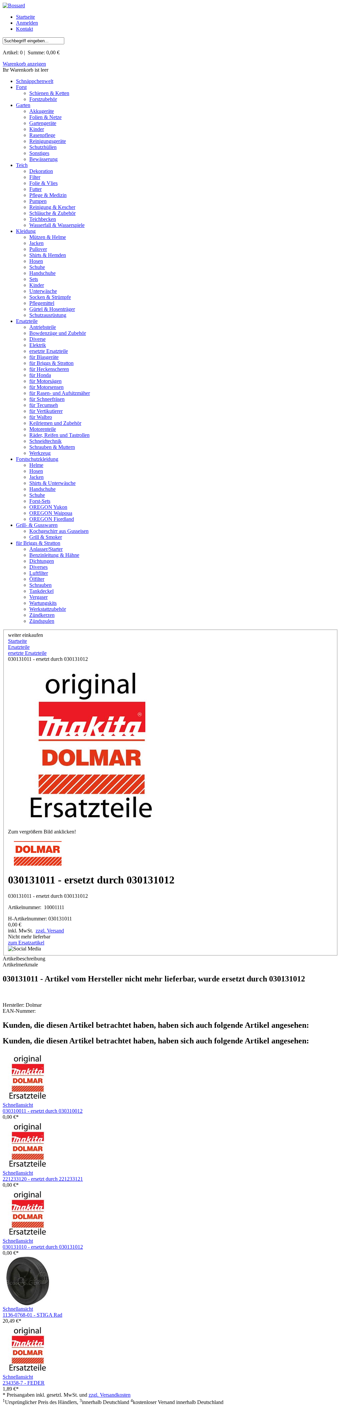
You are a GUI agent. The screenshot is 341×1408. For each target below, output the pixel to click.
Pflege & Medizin (48, 195)
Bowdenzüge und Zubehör (57, 333)
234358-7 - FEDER (24, 1383)
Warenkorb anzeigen (24, 64)
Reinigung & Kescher (52, 207)
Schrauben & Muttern (52, 447)
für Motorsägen (45, 381)
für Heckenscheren (49, 369)
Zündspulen (41, 621)
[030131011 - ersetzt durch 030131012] (91, 745)
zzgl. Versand (50, 930)
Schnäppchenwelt (34, 81)
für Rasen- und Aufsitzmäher (59, 393)
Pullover (38, 249)
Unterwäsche (43, 291)
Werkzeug (40, 453)
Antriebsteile (42, 327)
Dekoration (41, 171)
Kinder (36, 129)
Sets (33, 279)
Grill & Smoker (45, 537)
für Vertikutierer (46, 411)
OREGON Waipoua (50, 513)
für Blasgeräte (44, 357)
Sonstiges (39, 153)
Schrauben (40, 585)
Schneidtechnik (45, 441)
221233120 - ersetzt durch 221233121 (43, 1179)
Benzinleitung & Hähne (54, 555)
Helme (36, 465)
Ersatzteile (27, 321)
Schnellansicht (18, 1105)
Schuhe (37, 267)
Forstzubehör (43, 99)
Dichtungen (41, 561)
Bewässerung (43, 159)
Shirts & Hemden (47, 255)
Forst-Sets (39, 501)
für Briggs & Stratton (51, 363)
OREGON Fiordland (51, 519)
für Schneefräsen (47, 399)
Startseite (25, 17)
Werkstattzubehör (47, 609)
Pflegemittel (41, 303)
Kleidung (26, 231)
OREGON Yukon (48, 507)
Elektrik (37, 345)
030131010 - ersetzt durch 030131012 (43, 1247)
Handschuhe (42, 273)
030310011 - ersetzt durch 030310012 (43, 1111)
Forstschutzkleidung (37, 459)
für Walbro (40, 417)
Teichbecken (42, 219)
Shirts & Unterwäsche (52, 483)
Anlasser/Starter (46, 549)
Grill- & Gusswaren (37, 525)
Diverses (38, 567)
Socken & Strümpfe (50, 297)
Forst (21, 87)
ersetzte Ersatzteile (48, 351)
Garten (23, 105)
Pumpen (38, 201)
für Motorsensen (46, 387)
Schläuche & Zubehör (52, 213)
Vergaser (38, 597)
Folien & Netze (45, 117)
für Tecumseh (43, 405)
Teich (22, 165)
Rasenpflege (42, 135)
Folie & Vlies (43, 183)
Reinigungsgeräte (47, 141)
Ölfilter (36, 579)
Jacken (36, 243)
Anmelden (27, 23)
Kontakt (24, 29)
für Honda (40, 375)
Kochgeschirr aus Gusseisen (59, 531)
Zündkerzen (42, 615)
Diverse (37, 339)
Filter (34, 177)
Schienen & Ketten (49, 93)
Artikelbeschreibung (24, 958)
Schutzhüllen (43, 147)
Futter (35, 189)
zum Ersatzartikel (26, 942)
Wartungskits (43, 603)
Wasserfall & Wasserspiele (57, 225)
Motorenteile (42, 429)
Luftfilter (38, 573)
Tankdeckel (41, 591)
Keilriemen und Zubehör (55, 423)
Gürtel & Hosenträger (52, 309)
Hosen (36, 261)
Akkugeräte (41, 111)
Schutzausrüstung (47, 315)
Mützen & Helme (47, 237)
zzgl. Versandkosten (110, 1395)
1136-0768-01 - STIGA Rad (32, 1315)
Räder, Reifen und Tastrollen (59, 435)
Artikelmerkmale (20, 964)
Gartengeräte (42, 123)
